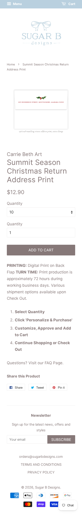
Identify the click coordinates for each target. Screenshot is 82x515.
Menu (17, 4)
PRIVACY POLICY (41, 472)
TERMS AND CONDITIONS (41, 464)
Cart (71, 4)
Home (11, 64)
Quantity (14, 203)
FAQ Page (53, 363)
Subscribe (61, 439)
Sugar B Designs (47, 487)
